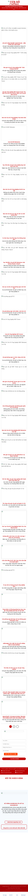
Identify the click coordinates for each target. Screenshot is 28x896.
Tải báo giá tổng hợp (20, 770)
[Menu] (2, 3)
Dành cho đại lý (19, 772)
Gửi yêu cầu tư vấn (6, 770)
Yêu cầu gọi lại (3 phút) (6, 772)
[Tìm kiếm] (26, 2)
